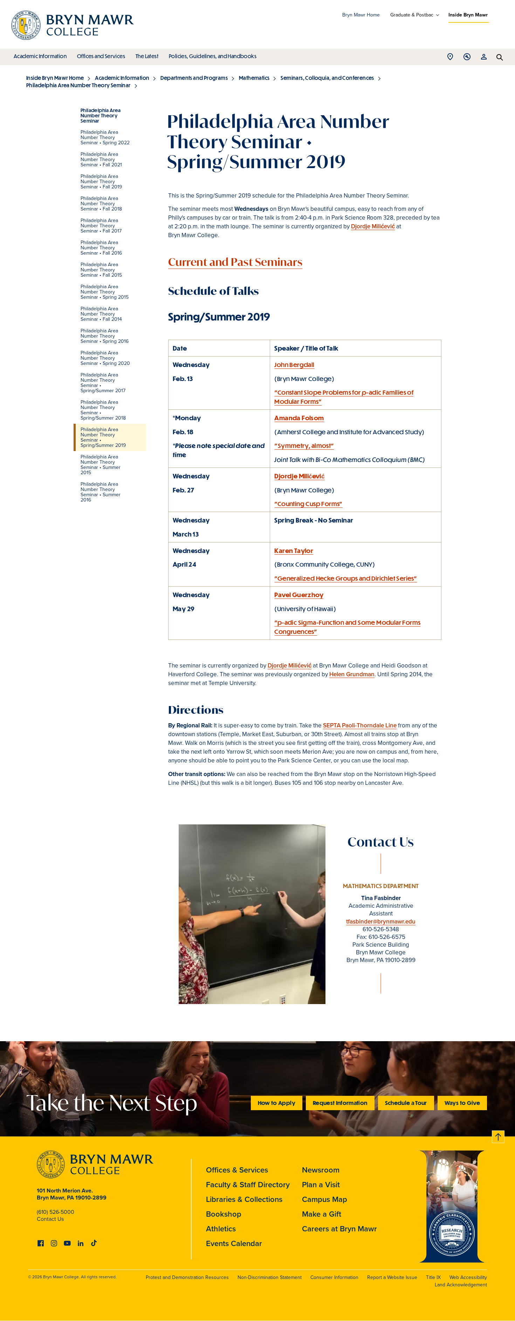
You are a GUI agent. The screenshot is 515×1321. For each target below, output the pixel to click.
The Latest (147, 56)
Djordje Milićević (373, 226)
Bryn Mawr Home (361, 15)
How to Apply (276, 1102)
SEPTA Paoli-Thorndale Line (360, 725)
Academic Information (40, 56)
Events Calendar (234, 1243)
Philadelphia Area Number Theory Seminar (78, 85)
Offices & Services (237, 1170)
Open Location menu (450, 58)
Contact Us (50, 1219)
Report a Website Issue (392, 1277)
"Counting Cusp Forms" (308, 503)
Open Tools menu (467, 58)
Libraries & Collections (244, 1199)
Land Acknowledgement (461, 1284)
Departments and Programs (194, 78)
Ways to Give (462, 1102)
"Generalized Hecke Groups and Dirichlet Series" (345, 578)
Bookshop (223, 1214)
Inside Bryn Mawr (468, 15)
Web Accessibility (468, 1277)
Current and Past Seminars (235, 262)
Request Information (340, 1102)
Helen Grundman (352, 674)
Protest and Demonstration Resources (187, 1277)
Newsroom (320, 1170)
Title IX (433, 1277)
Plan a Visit (321, 1184)
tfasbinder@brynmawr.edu (381, 921)
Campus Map (324, 1199)
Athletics (221, 1228)
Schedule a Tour (406, 1102)
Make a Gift (321, 1214)
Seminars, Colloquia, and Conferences (327, 78)
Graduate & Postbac (411, 15)
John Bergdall (294, 364)
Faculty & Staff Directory (248, 1184)
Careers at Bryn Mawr (339, 1228)
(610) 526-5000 (55, 1212)
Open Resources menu (483, 58)
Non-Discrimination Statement (270, 1277)
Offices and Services (101, 56)
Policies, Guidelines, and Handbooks (212, 56)
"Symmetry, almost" (304, 445)
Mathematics (254, 78)
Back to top (498, 1135)
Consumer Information (334, 1277)
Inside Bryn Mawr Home (55, 78)
